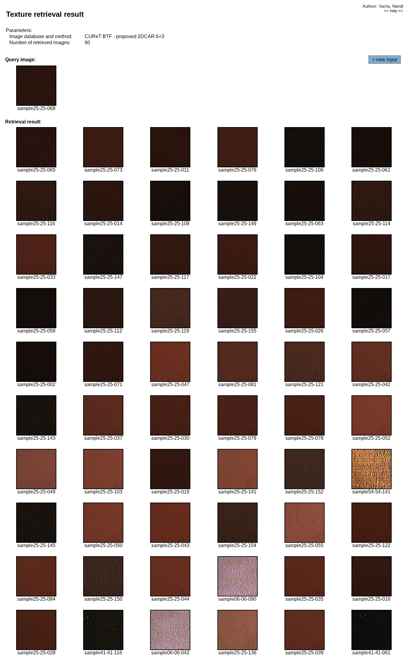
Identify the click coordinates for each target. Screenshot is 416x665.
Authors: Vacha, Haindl (383, 6)
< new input (384, 59)
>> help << (393, 11)
